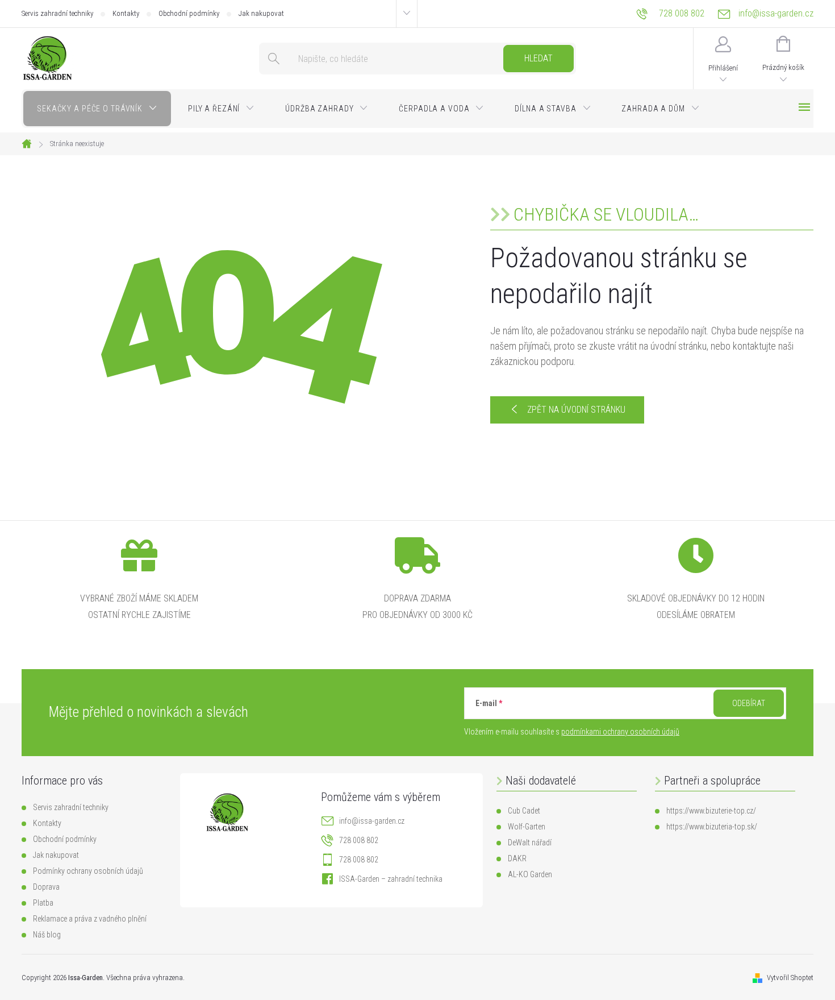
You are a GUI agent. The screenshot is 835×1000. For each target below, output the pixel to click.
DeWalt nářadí (530, 842)
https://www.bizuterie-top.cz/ (711, 810)
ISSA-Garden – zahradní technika (390, 878)
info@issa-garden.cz (371, 820)
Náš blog (47, 934)
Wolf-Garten (526, 826)
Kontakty (125, 13)
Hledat (538, 58)
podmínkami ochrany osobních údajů (620, 731)
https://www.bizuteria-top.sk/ (711, 826)
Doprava (46, 886)
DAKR (517, 858)
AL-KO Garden (530, 874)
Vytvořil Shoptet (790, 977)
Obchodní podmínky (188, 13)
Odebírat (748, 703)
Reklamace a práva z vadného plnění (90, 918)
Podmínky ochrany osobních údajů (88, 870)
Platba (43, 902)
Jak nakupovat (261, 13)
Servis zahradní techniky (57, 13)
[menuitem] (97, 108)
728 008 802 (358, 840)
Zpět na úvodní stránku (576, 409)
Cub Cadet (524, 810)
